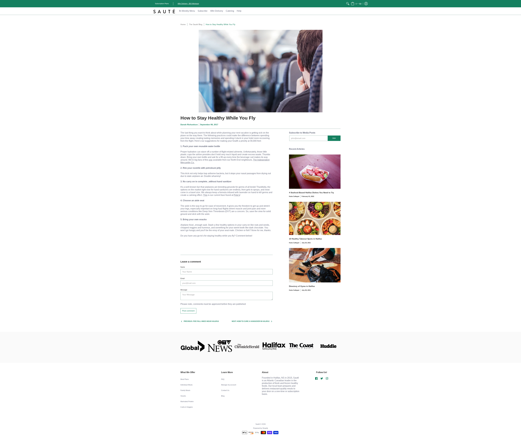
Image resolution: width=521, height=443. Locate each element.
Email (182, 278)
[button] (356, 3)
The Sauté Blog (195, 24)
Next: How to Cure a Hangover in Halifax (250, 321)
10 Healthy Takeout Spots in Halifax (305, 239)
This (205, 195)
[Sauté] (164, 11)
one (210, 160)
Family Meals (185, 390)
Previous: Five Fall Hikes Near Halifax (201, 321)
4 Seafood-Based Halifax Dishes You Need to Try (311, 192)
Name (182, 267)
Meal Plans (184, 379)
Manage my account (228, 385)
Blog (223, 396)
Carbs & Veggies (186, 407)
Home (183, 24)
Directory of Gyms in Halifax (302, 286)
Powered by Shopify (260, 428)
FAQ (222, 379)
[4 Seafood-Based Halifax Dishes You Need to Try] (315, 171)
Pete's (237, 195)
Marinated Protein (187, 401)
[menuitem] (347, 3)
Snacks (183, 396)
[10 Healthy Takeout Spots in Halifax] (315, 218)
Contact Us (225, 390)
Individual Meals (186, 385)
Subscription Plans (162, 4)
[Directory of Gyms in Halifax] (315, 265)
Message (183, 290)
